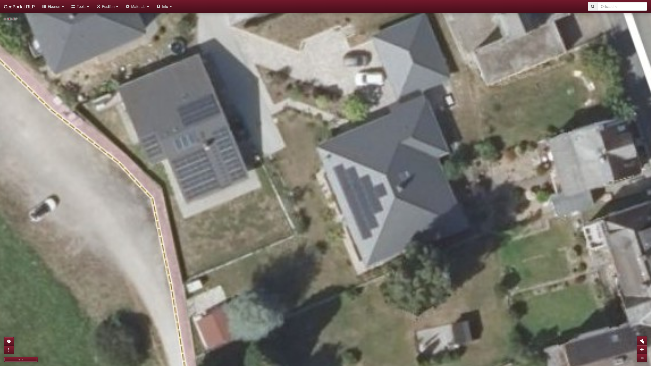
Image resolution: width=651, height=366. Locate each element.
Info (165, 6)
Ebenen (54, 6)
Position (109, 6)
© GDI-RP (11, 19)
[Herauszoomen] (642, 358)
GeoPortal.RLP (19, 6)
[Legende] (9, 349)
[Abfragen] (9, 341)
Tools (81, 6)
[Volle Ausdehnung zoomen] (642, 340)
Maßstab (138, 6)
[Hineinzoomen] (642, 349)
